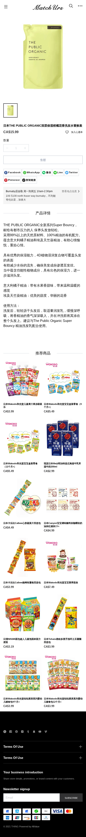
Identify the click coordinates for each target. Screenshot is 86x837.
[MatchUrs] (48, 6)
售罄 (43, 160)
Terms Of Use (13, 746)
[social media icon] (4, 732)
